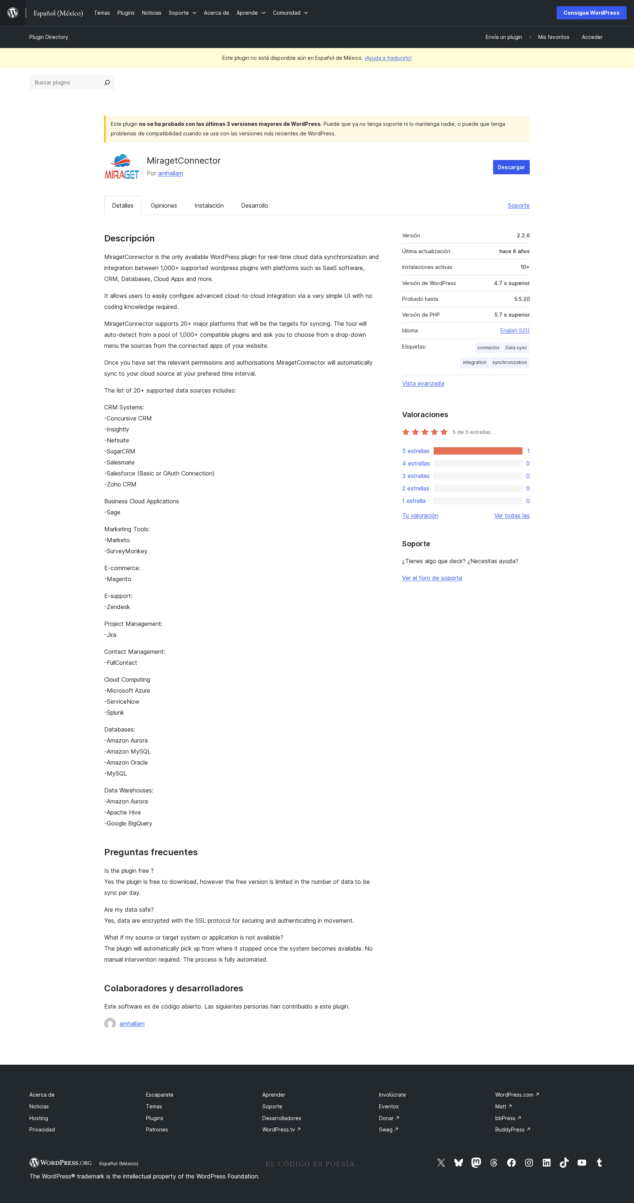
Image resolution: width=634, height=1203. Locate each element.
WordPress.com (517, 1094)
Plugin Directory (48, 37)
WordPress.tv (281, 1129)
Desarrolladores (281, 1118)
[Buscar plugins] (107, 82)
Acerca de (42, 1094)
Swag (389, 1129)
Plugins (154, 1118)
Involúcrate (392, 1094)
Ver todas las (512, 515)
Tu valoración (420, 515)
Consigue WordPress (592, 13)
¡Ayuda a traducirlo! (388, 58)
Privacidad (42, 1129)
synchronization (509, 362)
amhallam (170, 173)
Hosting (38, 1118)
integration (475, 362)
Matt (504, 1106)
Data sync (516, 347)
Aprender (273, 1094)
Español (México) (118, 1163)
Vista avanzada (423, 383)
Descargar (511, 167)
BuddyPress (513, 1129)
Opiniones (164, 205)
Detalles (123, 205)
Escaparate (160, 1094)
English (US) (515, 330)
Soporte (519, 205)
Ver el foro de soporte (432, 578)
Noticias (39, 1106)
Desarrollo (254, 205)
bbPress (508, 1118)
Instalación (209, 205)
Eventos (389, 1106)
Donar (389, 1118)
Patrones (157, 1129)
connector (488, 347)
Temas (154, 1106)
